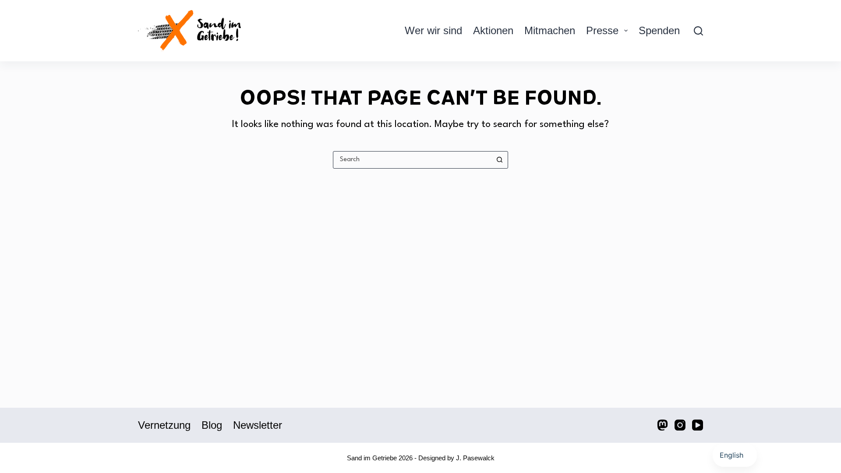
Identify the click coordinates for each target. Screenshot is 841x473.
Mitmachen (549, 30)
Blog (211, 425)
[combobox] (412, 160)
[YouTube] (697, 425)
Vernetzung (164, 425)
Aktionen (493, 30)
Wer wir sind (433, 30)
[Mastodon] (662, 425)
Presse (602, 30)
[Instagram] (680, 425)
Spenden (659, 30)
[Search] (698, 30)
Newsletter (257, 425)
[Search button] (499, 160)
